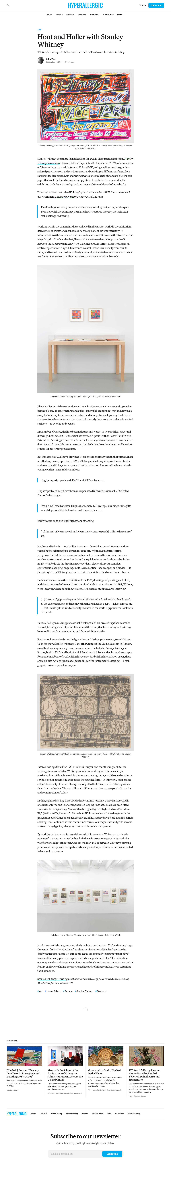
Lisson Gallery (54, 991)
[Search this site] (8, 5)
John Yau (50, 59)
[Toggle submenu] (123, 14)
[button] (119, 14)
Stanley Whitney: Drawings (53, 978)
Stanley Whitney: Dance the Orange (74, 643)
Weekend (101, 991)
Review (68, 991)
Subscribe (156, 5)
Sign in (142, 5)
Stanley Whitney (85, 991)
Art (39, 30)
